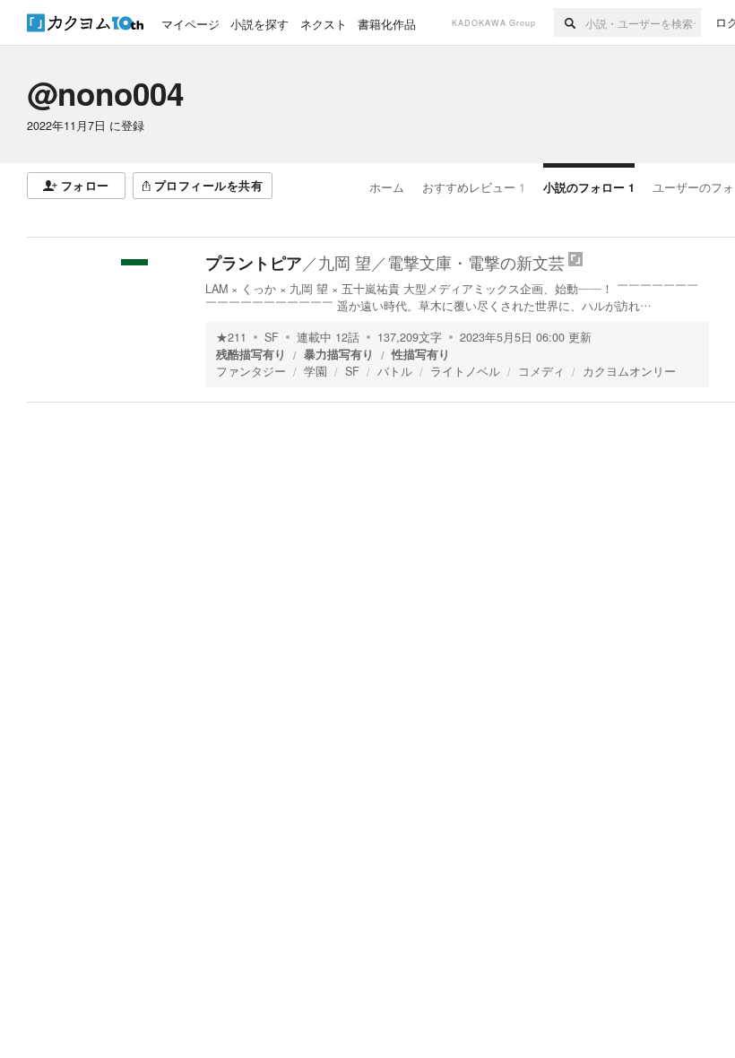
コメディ (541, 371)
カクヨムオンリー (629, 371)
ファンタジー (251, 371)
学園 (315, 371)
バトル (394, 371)
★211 (231, 337)
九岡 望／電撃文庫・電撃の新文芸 (441, 261)
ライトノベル (465, 371)
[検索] (569, 22)
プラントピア (253, 262)
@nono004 (105, 93)
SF (271, 337)
